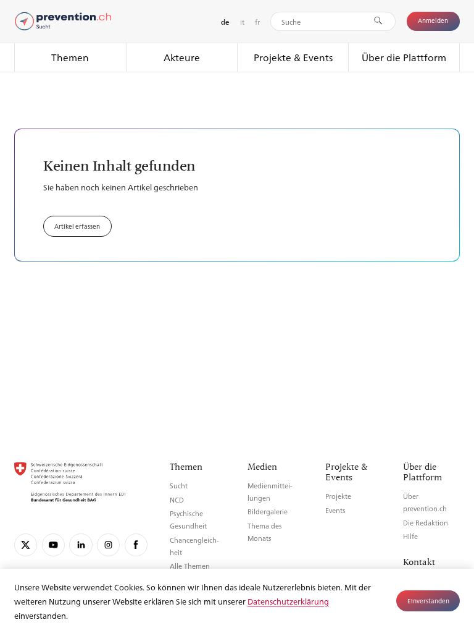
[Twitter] (25, 544)
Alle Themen (190, 566)
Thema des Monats (264, 532)
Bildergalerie (267, 511)
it (242, 22)
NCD (177, 499)
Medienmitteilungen (270, 492)
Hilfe (410, 536)
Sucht (179, 485)
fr (257, 22)
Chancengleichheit (194, 546)
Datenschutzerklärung (288, 601)
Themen (70, 57)
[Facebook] (136, 544)
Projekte (338, 496)
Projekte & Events (293, 57)
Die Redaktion (425, 522)
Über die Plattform (404, 57)
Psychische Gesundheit (188, 519)
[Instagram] (108, 544)
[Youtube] (53, 544)
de (225, 22)
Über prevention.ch (425, 502)
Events (335, 510)
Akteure (182, 57)
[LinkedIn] (80, 544)
